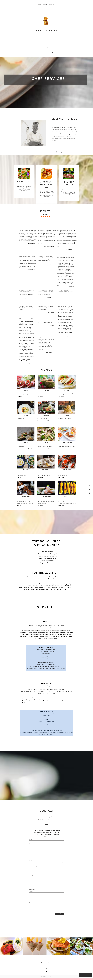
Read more (19, 396)
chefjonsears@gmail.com (60, 152)
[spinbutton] (33, 875)
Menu (30, 895)
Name (30, 839)
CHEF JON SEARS (45, 31)
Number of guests (33, 866)
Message (31, 848)
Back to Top (46, 968)
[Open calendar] (62, 862)
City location (32, 889)
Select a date (32, 860)
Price (30, 902)
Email (30, 843)
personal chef (62, 585)
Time (30, 873)
